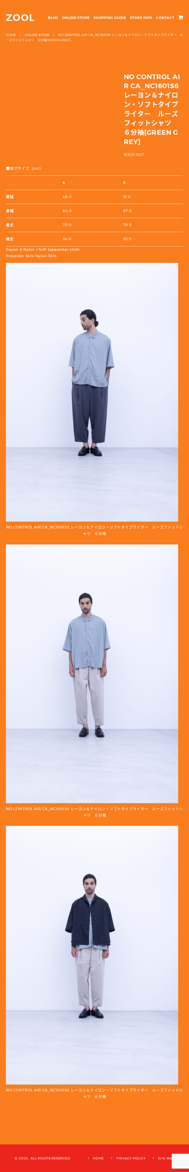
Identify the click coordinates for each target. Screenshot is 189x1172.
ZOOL (20, 17)
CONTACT (165, 18)
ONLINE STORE (76, 18)
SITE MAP (166, 1158)
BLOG (53, 18)
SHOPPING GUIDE (110, 18)
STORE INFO (141, 18)
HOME (98, 1158)
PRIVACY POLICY (131, 1158)
